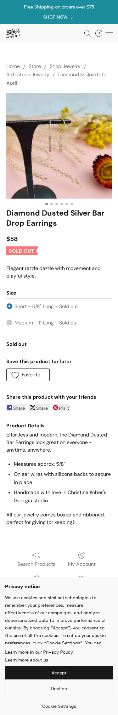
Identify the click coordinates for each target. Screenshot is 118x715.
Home (13, 66)
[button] (13, 33)
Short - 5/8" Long (46, 306)
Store (35, 66)
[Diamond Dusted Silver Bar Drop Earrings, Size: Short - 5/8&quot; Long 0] (59, 146)
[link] (59, 17)
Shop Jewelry (65, 66)
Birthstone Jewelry (27, 74)
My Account (82, 564)
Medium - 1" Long (46, 322)
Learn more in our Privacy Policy (39, 652)
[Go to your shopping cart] (100, 34)
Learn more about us (26, 659)
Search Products (36, 564)
